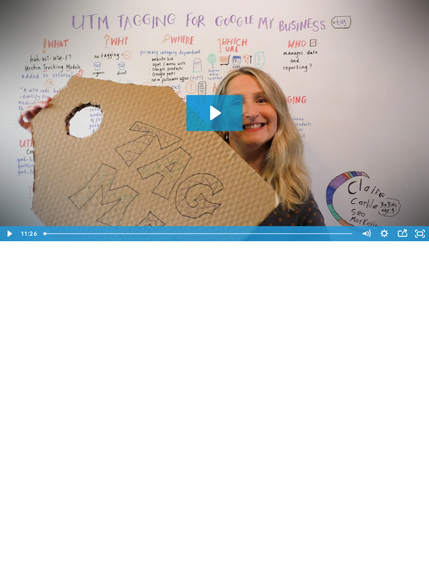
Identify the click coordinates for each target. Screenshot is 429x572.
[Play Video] (9, 233)
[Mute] (366, 233)
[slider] (199, 233)
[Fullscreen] (420, 233)
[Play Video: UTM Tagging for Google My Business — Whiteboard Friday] (214, 113)
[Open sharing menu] (402, 233)
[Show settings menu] (384, 233)
